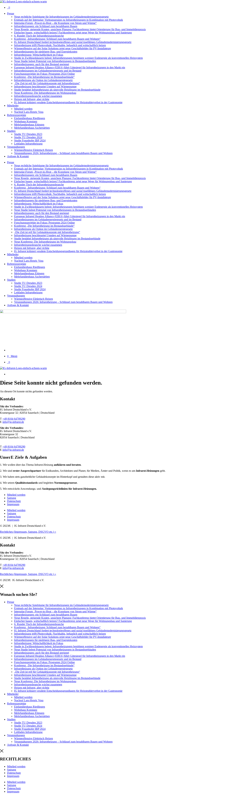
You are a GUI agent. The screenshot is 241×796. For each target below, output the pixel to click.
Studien (11, 130)
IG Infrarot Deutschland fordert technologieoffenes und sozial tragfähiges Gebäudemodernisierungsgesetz (72, 42)
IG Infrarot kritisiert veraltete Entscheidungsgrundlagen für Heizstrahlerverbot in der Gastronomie (68, 102)
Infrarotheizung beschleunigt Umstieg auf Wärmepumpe (45, 86)
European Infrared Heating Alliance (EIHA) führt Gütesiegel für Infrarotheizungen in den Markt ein (69, 67)
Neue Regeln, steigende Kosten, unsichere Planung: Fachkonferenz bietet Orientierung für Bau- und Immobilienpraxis (80, 29)
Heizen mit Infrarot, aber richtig (31, 99)
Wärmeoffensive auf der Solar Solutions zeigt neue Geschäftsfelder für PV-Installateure (62, 48)
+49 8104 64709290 (13, 418)
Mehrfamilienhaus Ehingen (29, 124)
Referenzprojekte (16, 115)
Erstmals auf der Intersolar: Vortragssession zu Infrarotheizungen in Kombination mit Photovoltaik (68, 19)
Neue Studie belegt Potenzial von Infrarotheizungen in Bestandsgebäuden (55, 61)
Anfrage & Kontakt (18, 156)
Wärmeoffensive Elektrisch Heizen (33, 149)
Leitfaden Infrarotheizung (28, 143)
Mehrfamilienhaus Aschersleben (32, 127)
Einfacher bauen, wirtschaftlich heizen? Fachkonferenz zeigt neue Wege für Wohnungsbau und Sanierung (73, 32)
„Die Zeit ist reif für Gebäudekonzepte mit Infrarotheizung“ (47, 83)
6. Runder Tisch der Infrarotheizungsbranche (39, 35)
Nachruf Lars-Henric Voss (28, 111)
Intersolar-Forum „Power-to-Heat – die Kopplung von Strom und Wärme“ (55, 23)
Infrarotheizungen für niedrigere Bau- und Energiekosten (45, 51)
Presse (10, 13)
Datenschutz (14, 501)
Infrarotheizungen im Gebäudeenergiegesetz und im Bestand (47, 70)
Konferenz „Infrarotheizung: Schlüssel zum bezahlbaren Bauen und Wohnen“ (57, 38)
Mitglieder (13, 105)
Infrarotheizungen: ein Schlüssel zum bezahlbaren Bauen (45, 26)
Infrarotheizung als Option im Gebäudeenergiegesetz (43, 80)
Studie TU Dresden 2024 (28, 137)
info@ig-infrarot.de (13, 421)
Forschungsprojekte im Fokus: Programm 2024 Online (44, 73)
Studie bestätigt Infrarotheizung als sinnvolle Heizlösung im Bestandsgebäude (57, 89)
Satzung (11, 497)
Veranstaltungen (16, 146)
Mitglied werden (23, 108)
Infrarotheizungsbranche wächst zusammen (38, 96)
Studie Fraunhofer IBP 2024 (30, 140)
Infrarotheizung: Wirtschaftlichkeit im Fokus (38, 54)
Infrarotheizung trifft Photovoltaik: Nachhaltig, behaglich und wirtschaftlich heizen (60, 45)
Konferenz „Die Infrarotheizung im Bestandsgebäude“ (44, 76)
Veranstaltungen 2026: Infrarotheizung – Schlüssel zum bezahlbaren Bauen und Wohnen (63, 153)
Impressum (13, 504)
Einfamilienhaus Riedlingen (29, 118)
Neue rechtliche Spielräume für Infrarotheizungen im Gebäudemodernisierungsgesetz (61, 16)
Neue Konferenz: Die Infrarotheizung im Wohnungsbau (45, 92)
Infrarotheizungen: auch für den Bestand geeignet (41, 64)
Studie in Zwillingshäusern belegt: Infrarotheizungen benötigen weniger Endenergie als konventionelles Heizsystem (78, 57)
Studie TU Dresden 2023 (28, 134)
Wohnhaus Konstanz (25, 121)
